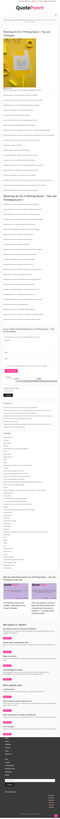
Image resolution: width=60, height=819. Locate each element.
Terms (6, 759)
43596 (13, 378)
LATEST (7, 741)
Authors (5, 451)
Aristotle (5, 446)
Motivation (6, 529)
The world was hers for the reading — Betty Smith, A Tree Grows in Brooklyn (14, 605)
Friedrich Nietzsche (8, 493)
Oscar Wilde (6, 534)
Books (5, 459)
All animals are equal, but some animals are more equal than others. (20, 407)
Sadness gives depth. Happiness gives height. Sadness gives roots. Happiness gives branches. (27, 424)
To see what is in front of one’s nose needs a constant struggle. (19, 413)
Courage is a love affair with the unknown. (14, 427)
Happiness (6, 507)
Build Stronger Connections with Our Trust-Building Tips (17, 465)
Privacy (7, 750)
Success (5, 554)
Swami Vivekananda (8, 557)
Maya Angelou (7, 523)
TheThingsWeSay (9, 765)
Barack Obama (7, 454)
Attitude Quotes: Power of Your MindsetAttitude (15, 448)
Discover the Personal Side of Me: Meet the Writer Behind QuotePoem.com (23, 482)
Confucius (6, 468)
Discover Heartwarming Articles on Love (13, 471)
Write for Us (8, 754)
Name (7, 352)
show (10, 88)
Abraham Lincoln (7, 437)
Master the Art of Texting (9, 520)
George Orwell (7, 496)
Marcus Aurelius (7, 515)
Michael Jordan (7, 526)
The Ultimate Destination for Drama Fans (13, 559)
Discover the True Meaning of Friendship (13, 484)
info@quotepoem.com (10, 791)
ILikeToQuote (8, 771)
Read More (7, 638)
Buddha (5, 462)
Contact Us (8, 747)
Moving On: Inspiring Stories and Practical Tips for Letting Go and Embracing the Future (25, 532)
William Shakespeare (8, 565)
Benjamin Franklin (7, 457)
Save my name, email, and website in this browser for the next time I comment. (27, 366)
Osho (4, 537)
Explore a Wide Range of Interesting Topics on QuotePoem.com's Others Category (24, 490)
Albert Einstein (7, 443)
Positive (5, 540)
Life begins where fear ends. (10, 421)
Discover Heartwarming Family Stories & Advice (15, 473)
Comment (7, 340)
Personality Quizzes (10, 768)
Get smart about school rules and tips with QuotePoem (17, 504)
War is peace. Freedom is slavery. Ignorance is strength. (17, 418)
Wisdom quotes (7, 568)
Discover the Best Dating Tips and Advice (14, 479)
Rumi (4, 545)
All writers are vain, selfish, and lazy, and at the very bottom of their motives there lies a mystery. (28, 416)
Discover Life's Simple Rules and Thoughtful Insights (16, 476)
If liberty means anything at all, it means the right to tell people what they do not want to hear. (27, 410)
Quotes (5, 28)
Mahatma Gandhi (7, 512)
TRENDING (8, 744)
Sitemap (7, 775)
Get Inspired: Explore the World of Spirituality (15, 501)
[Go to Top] (56, 815)
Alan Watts (6, 440)
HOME (7, 738)
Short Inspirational (8, 548)
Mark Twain (6, 518)
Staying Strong (7, 551)
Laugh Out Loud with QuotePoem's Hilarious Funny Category (19, 509)
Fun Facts (7, 762)
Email (6, 358)
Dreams (5, 487)
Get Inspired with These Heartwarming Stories (15, 498)
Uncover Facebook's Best (9, 562)
